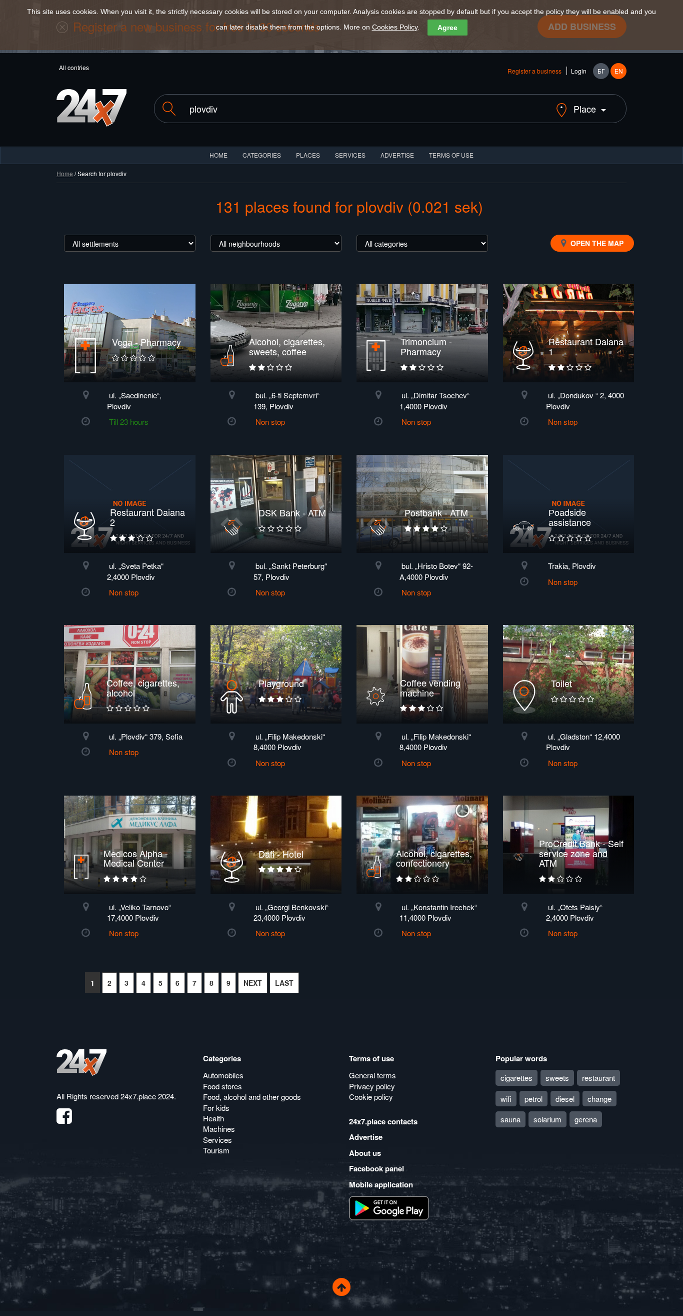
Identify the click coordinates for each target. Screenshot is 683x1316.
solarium (548, 1119)
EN (618, 71)
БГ (601, 71)
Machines (219, 1128)
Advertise (365, 1136)
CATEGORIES (261, 155)
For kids (216, 1107)
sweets (557, 1077)
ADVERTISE (397, 155)
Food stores (222, 1086)
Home (64, 173)
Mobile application (381, 1184)
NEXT (253, 983)
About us (365, 1152)
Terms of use (371, 1058)
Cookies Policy (395, 27)
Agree (448, 28)
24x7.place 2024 (147, 1096)
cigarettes (516, 1077)
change (600, 1098)
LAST (284, 983)
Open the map (596, 243)
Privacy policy (372, 1086)
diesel (565, 1098)
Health (213, 1118)
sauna (510, 1119)
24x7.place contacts (383, 1121)
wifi (506, 1098)
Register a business (535, 71)
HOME (219, 155)
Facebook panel (376, 1168)
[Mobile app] (389, 1207)
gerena (585, 1119)
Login (578, 71)
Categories (222, 1058)
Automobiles (223, 1075)
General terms (372, 1075)
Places (308, 155)
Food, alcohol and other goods (252, 1096)
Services (350, 155)
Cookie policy (371, 1096)
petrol (533, 1098)
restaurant (598, 1077)
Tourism (216, 1150)
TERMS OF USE (451, 155)
